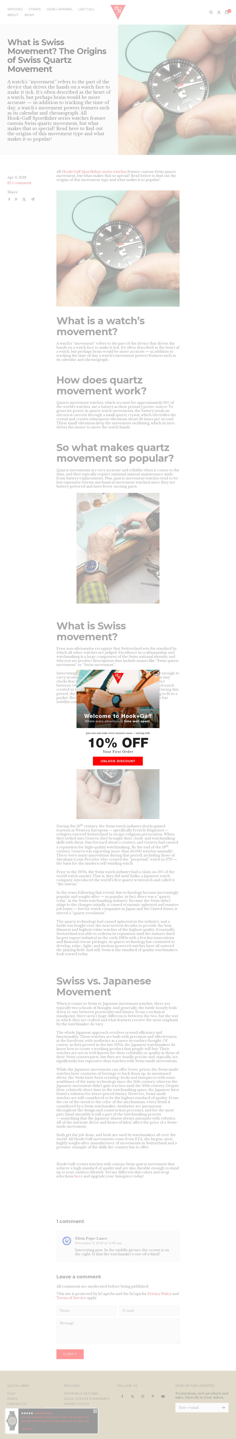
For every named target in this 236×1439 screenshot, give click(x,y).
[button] (118, 762)
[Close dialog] (156, 673)
